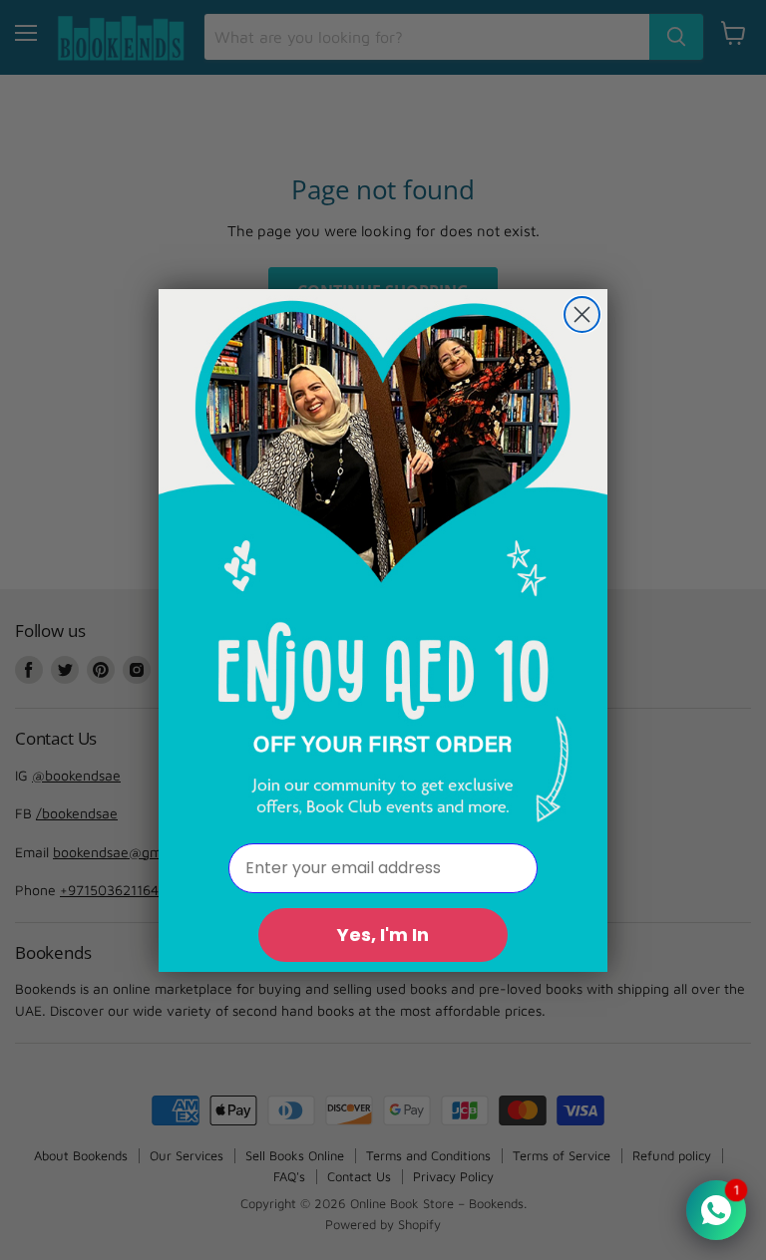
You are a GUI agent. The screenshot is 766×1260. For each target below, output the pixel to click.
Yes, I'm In (383, 934)
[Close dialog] (582, 314)
